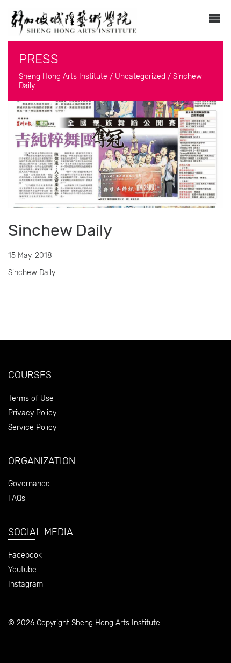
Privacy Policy (32, 412)
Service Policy (32, 427)
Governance (29, 483)
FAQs (16, 498)
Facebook (25, 555)
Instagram (25, 584)
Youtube (22, 569)
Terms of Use (31, 398)
